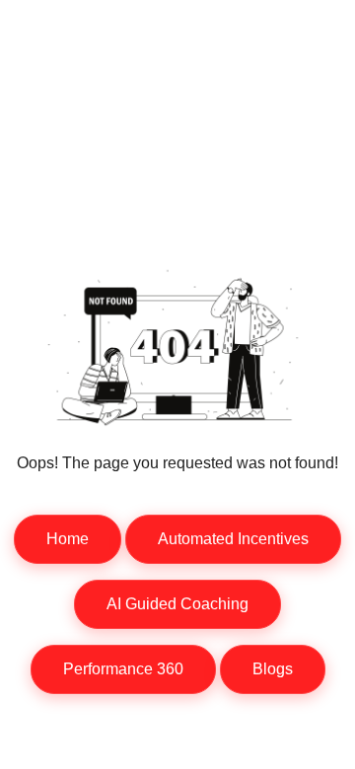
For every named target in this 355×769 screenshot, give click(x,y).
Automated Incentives (233, 538)
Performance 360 (123, 669)
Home (67, 538)
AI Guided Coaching (177, 603)
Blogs (272, 669)
